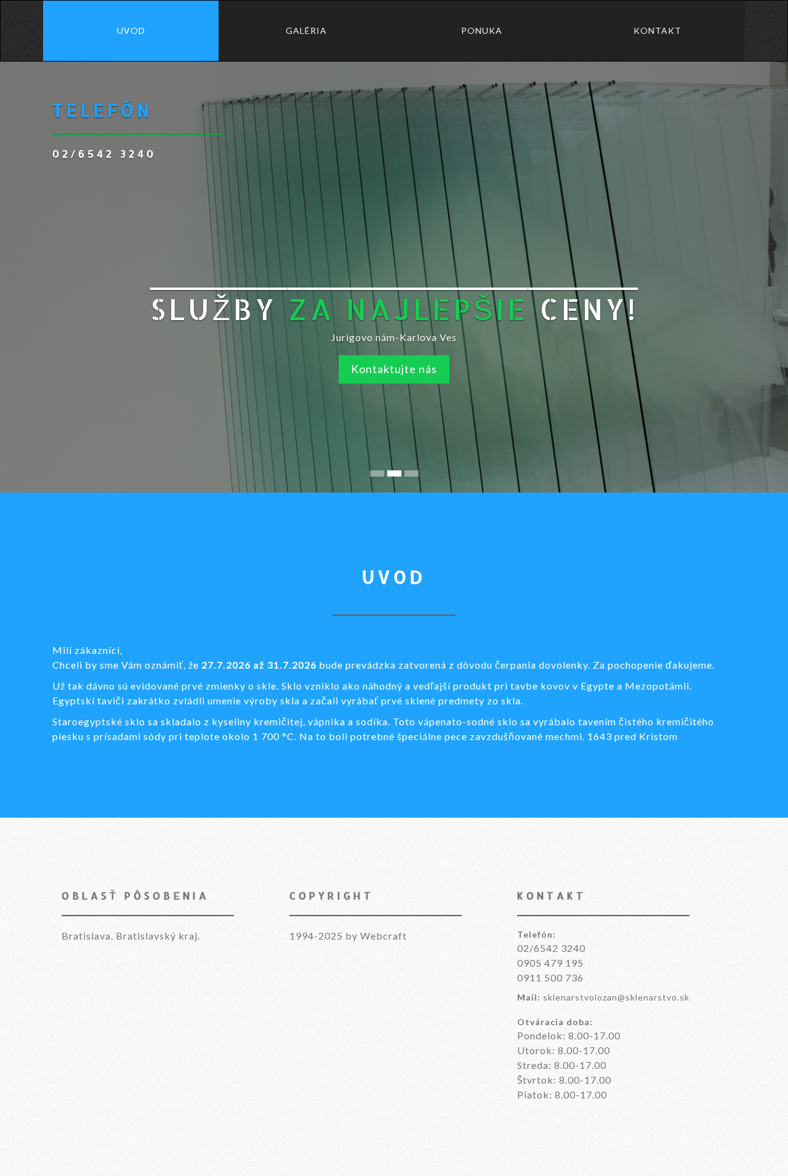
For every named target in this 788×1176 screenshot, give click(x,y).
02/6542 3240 (551, 948)
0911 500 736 (550, 977)
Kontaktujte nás (394, 369)
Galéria (306, 30)
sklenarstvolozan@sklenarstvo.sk (616, 997)
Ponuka (481, 30)
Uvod (131, 30)
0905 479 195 (550, 963)
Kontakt (657, 30)
